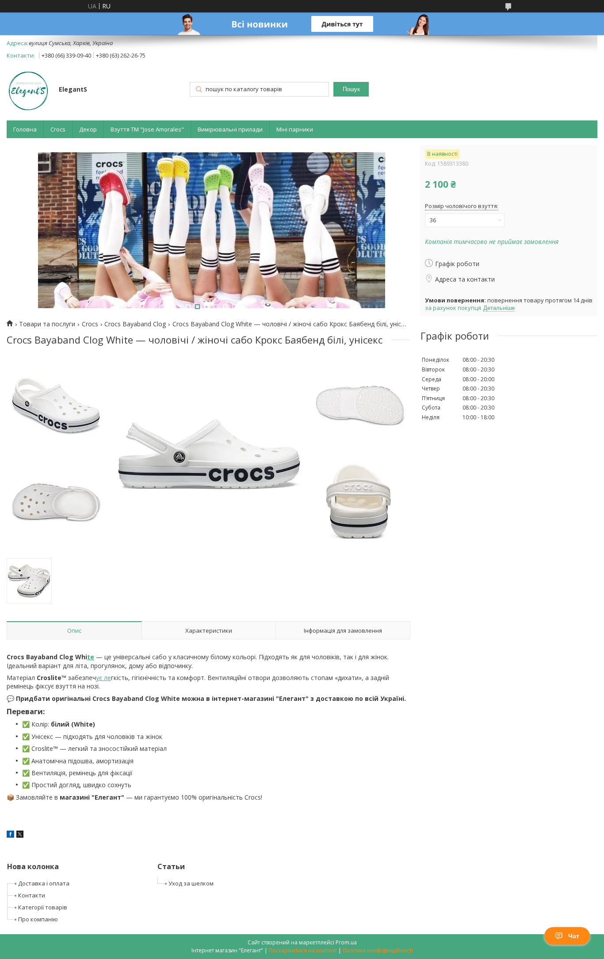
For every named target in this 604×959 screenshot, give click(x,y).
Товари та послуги (47, 324)
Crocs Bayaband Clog (135, 324)
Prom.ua (346, 942)
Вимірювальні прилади (230, 129)
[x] (19, 835)
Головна (25, 129)
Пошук (351, 89)
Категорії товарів (42, 907)
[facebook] (10, 835)
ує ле (103, 677)
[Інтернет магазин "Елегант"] (28, 90)
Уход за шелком (191, 883)
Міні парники (294, 129)
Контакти (31, 895)
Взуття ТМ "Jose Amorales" (147, 129)
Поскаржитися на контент (303, 950)
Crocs (57, 129)
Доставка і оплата (43, 883)
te (90, 657)
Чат (573, 936)
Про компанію (38, 919)
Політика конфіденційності (378, 950)
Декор (88, 129)
